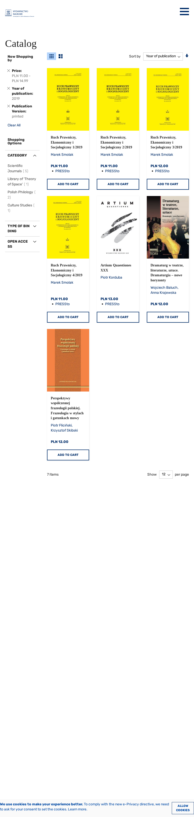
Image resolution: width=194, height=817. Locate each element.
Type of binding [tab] (19, 228)
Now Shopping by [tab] (20, 58)
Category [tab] (17, 155)
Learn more (77, 809)
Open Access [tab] (18, 244)
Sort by (135, 56)
